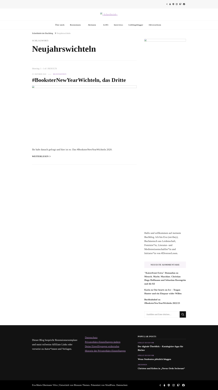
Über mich (59, 25)
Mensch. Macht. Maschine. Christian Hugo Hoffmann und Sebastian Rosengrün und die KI (165, 280)
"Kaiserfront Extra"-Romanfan (159, 273)
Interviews (118, 25)
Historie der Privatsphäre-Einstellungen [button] (105, 350)
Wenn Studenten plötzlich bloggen (154, 359)
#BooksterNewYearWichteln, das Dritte (79, 80)
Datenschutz (91, 337)
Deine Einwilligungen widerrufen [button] (102, 346)
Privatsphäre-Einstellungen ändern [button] (102, 341)
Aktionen (92, 25)
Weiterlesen (40, 156)
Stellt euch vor (146, 343)
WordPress (110, 385)
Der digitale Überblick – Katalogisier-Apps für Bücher (160, 348)
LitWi (105, 25)
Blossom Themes (82, 385)
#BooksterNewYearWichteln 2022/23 (162, 303)
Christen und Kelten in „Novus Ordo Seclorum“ (161, 368)
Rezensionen (75, 25)
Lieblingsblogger (136, 25)
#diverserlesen (155, 25)
